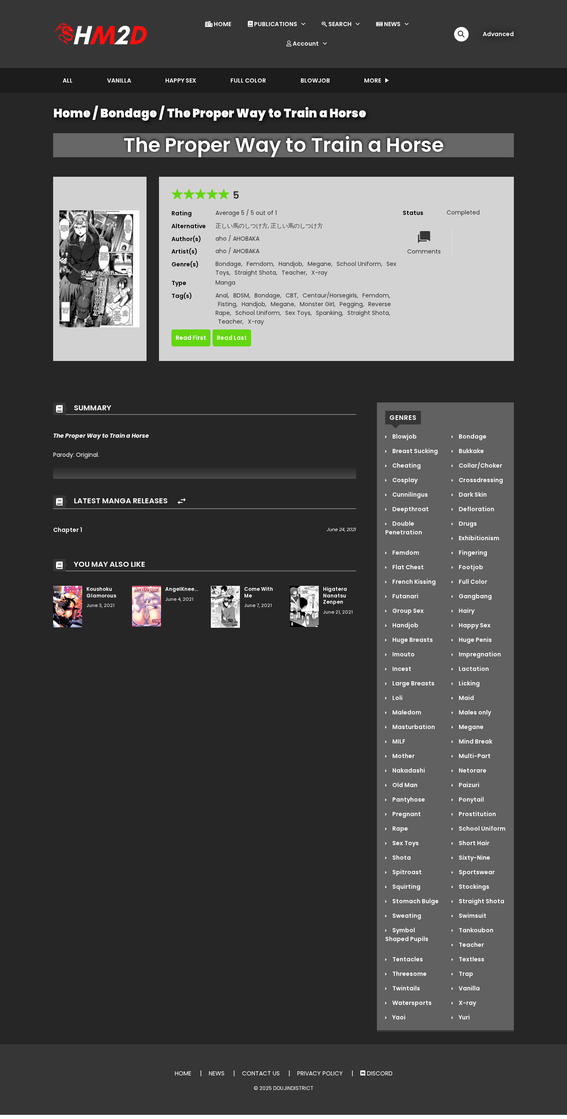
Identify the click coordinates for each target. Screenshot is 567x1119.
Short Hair (473, 843)
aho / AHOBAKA (237, 238)
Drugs (467, 523)
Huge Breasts (412, 640)
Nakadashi (408, 770)
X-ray (319, 272)
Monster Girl (317, 304)
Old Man (404, 785)
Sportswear (476, 872)
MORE (372, 80)
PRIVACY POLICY (320, 1073)
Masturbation (413, 727)
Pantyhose (408, 799)
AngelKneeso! (183, 588)
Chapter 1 (67, 530)
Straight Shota (255, 272)
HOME (222, 24)
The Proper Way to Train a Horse (266, 113)
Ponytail (470, 799)
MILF (398, 741)
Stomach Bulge (415, 901)
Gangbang (474, 596)
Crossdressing (480, 480)
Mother (403, 756)
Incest (401, 669)
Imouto (403, 654)
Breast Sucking (414, 451)
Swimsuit (471, 916)
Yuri (463, 1017)
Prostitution (476, 814)
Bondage (128, 113)
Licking (468, 683)
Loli (397, 698)
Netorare (471, 770)
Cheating (406, 465)
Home (72, 113)
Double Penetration (403, 527)
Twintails (405, 988)
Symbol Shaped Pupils (406, 934)
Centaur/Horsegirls (330, 295)
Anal (221, 295)
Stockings (473, 887)
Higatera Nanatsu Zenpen (335, 595)
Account (305, 43)
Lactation (473, 669)
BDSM (241, 295)
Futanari (404, 596)
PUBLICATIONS (275, 24)
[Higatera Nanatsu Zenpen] (304, 606)
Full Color (248, 80)
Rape (399, 828)
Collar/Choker (479, 465)
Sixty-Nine (473, 857)
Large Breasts (413, 683)
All (68, 80)
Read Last (232, 338)
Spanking (329, 313)
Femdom (260, 264)
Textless (470, 959)
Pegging (351, 304)
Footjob (470, 567)
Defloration (475, 509)
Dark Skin (472, 494)
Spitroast (406, 872)
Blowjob (315, 80)
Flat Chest (407, 567)
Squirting (405, 887)
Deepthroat (410, 509)
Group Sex (407, 611)
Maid (465, 698)
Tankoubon (475, 930)
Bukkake (470, 451)
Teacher (293, 272)
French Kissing (413, 582)
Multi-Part (474, 756)
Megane (319, 264)
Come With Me (258, 592)
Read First (191, 338)
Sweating (406, 916)
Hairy (465, 611)
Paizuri (468, 785)
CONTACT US (261, 1073)
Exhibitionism (478, 538)
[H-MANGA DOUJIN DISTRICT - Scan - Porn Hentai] (101, 33)
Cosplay (404, 480)
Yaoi (398, 1017)
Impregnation (479, 654)
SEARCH (339, 24)
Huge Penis (474, 640)
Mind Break (474, 741)
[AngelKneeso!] (146, 606)
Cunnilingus (409, 494)
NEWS (392, 24)
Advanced (498, 34)
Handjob (290, 264)
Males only (474, 712)
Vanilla (119, 80)
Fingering (472, 553)
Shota (401, 857)
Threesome (409, 974)
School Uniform (359, 264)
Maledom (406, 712)
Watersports (411, 1003)
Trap (465, 974)
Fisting (227, 304)
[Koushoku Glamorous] (67, 606)
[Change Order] (181, 501)
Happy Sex (180, 80)
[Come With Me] (225, 606)
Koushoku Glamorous (101, 592)
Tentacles (407, 959)
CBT (291, 295)
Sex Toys (297, 313)
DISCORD (379, 1073)
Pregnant (406, 814)
